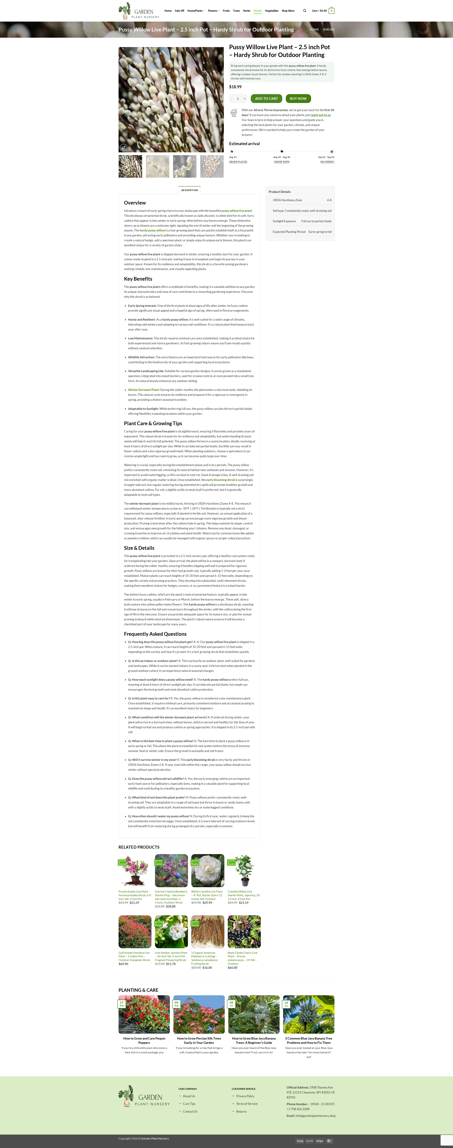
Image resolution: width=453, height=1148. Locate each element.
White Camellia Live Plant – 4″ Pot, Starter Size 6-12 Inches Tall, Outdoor (207, 895)
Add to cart (266, 98)
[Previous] (126, 99)
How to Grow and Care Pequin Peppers (144, 1040)
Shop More (288, 10)
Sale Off (179, 10)
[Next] (216, 99)
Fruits (226, 10)
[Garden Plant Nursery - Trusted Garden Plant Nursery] (139, 11)
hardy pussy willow (152, 230)
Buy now (298, 98)
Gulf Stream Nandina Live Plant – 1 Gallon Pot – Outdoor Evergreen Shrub (134, 956)
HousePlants (195, 10)
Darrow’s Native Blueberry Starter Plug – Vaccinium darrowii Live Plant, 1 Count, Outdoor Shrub (171, 897)
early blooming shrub (220, 480)
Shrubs (258, 10)
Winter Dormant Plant (143, 390)
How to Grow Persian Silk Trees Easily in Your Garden (199, 1040)
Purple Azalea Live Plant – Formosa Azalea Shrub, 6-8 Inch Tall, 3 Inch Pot (135, 895)
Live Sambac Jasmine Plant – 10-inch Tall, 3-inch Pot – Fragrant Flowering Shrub (171, 956)
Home (168, 10)
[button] (304, 10)
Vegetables (272, 10)
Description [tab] (189, 190)
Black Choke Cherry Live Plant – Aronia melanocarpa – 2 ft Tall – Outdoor (242, 958)
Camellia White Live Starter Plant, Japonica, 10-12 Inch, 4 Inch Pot (244, 895)
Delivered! (327, 161)
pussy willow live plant (237, 211)
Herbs (246, 10)
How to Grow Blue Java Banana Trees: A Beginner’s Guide (254, 1040)
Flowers (212, 10)
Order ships (281, 161)
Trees (236, 10)
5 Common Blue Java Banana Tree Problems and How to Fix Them (308, 1040)
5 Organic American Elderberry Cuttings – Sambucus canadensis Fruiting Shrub (204, 958)
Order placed (238, 161)
